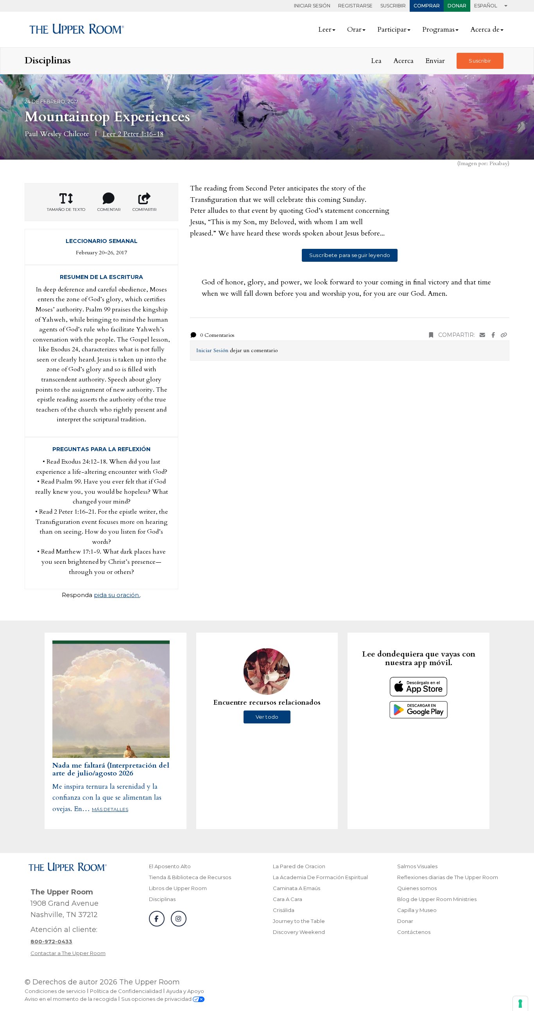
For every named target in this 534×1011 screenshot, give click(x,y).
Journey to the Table (299, 921)
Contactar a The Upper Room (68, 953)
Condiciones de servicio (55, 991)
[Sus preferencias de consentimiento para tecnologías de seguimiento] (520, 1003)
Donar (457, 6)
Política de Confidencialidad (126, 991)
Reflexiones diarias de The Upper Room (447, 877)
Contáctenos (413, 932)
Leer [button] (325, 29)
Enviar (435, 61)
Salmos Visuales (417, 866)
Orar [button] (354, 29)
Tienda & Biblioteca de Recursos (190, 877)
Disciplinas (162, 899)
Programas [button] (438, 29)
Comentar (108, 209)
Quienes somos (417, 888)
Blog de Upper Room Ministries (437, 899)
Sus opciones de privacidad (157, 999)
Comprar (427, 6)
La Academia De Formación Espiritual (320, 877)
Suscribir (393, 6)
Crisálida (283, 910)
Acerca (403, 61)
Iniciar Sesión (312, 6)
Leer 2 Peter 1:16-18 (132, 134)
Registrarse (355, 6)
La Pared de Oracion (299, 866)
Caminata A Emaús (296, 888)
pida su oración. (117, 595)
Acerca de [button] (485, 29)
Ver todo (267, 717)
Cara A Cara (287, 899)
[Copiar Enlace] (503, 335)
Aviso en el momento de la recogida (71, 999)
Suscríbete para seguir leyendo (349, 255)
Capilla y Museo (417, 910)
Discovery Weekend (299, 932)
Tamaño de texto (66, 209)
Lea (376, 61)
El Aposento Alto (170, 866)
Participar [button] (392, 29)
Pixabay (498, 163)
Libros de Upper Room (178, 888)
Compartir (144, 209)
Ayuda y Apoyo (185, 991)
